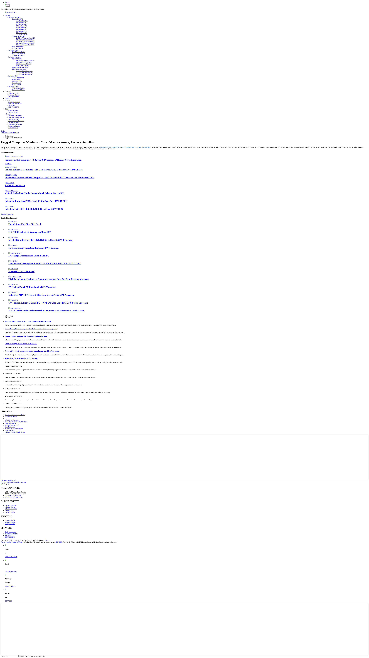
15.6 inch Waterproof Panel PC (25, 43)
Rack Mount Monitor (18, 53)
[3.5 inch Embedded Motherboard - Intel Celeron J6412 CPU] (11, 191)
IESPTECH (8, 601)
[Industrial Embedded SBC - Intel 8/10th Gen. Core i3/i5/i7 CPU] (9, 198)
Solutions (7, 114)
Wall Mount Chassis (18, 88)
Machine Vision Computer (20, 67)
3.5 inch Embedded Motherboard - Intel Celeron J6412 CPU (34, 193)
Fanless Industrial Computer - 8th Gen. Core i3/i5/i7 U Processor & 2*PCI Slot (43, 169)
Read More (8, 164)
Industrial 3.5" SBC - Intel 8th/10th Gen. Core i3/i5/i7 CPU (34, 209)
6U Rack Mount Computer (24, 71)
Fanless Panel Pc (6, 542)
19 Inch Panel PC (21, 22)
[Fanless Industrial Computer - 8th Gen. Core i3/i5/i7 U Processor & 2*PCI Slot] (11, 167)
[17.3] (15, 253)
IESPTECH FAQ (13, 107)
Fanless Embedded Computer (25, 60)
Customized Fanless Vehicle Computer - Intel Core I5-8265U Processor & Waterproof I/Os (49, 177)
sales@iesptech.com (11, 571)
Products (7, 15)
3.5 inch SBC (16, 83)
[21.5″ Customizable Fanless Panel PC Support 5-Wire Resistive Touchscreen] (15, 308)
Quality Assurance (14, 102)
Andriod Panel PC (17, 48)
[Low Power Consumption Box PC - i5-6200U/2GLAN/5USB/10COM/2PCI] (12, 261)
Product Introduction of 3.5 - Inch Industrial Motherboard (28, 321)
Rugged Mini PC (116, 147)
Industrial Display (13, 50)
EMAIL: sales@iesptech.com (13, 497)
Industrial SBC (12, 76)
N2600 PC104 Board (15, 185)
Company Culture (13, 95)
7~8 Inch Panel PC (22, 34)
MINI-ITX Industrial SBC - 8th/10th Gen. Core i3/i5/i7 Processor (40, 240)
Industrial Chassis (13, 86)
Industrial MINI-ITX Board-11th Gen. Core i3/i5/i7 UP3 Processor (41, 295)
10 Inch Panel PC (21, 33)
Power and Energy (14, 126)
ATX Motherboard (18, 78)
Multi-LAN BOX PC (22, 65)
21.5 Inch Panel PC (22, 21)
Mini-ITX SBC (17, 81)
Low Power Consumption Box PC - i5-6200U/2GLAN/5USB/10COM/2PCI (44, 263)
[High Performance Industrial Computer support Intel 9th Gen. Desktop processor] (14, 276)
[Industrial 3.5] (9, 206)
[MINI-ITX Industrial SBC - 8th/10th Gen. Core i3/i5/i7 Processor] (13, 237)
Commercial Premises (15, 124)
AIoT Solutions (13, 128)
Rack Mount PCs (127, 147)
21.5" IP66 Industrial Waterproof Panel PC (29, 232)
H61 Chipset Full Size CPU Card (24, 224)
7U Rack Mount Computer (24, 72)
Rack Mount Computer (19, 69)
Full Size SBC (16, 79)
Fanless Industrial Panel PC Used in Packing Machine (26, 336)
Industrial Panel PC (14, 17)
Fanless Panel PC (17, 19)
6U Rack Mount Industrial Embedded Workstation (33, 248)
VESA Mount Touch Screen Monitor (16, 422)
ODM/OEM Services (14, 103)
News (6, 109)
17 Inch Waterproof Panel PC (25, 41)
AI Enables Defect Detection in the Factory (21, 359)
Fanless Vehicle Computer (24, 62)
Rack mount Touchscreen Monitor (15, 415)
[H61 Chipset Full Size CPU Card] (12, 222)
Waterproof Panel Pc (18, 542)
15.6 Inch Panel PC (22, 27)
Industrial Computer (14, 57)
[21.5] (14, 229)
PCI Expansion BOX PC (23, 64)
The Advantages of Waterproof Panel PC (21, 344)
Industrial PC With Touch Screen (15, 432)
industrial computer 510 (12, 425)
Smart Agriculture (13, 119)
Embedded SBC (105, 147)
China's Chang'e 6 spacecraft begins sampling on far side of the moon (32, 351)
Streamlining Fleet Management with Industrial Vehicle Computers (31, 329)
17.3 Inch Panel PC (22, 24)
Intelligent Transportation (16, 117)
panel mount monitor (11, 416)
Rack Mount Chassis (18, 90)
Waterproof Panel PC (18, 36)
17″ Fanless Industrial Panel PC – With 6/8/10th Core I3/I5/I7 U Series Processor (48, 303)
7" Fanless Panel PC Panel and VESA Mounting (32, 287)
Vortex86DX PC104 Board (21, 271)
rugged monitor (9, 430)
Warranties (11, 105)
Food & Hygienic (13, 122)
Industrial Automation (15, 115)
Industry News (12, 112)
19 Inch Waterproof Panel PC (25, 40)
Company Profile (13, 93)
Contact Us (8, 98)
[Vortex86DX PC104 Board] (13, 269)
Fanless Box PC (17, 59)
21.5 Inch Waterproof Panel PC (25, 38)
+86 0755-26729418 (11, 557)
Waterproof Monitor (18, 55)
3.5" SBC (59, 542)
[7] (13, 284)
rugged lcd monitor (10, 423)
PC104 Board (16, 84)
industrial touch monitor (12, 420)
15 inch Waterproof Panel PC (25, 45)
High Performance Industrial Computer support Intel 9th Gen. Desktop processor (48, 279)
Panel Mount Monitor (18, 52)
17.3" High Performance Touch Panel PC (28, 255)
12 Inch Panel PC (21, 31)
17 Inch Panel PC (21, 26)
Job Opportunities (13, 97)
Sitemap (47, 540)
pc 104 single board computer (142, 147)
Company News (13, 110)
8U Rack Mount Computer (24, 74)
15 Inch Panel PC (21, 29)
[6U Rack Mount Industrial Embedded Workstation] (12, 245)
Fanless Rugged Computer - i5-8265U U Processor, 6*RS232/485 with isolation (43, 160)
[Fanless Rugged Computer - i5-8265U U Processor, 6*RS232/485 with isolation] (14, 156)
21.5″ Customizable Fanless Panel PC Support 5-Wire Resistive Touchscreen (46, 310)
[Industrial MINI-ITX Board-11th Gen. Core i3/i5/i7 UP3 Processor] (12, 292)
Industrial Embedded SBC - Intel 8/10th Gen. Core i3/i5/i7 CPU (36, 201)
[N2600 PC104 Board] (9, 183)
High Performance (17, 46)
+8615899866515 (10, 586)
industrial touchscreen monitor (14, 428)
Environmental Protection (16, 121)
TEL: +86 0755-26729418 (13, 495)
